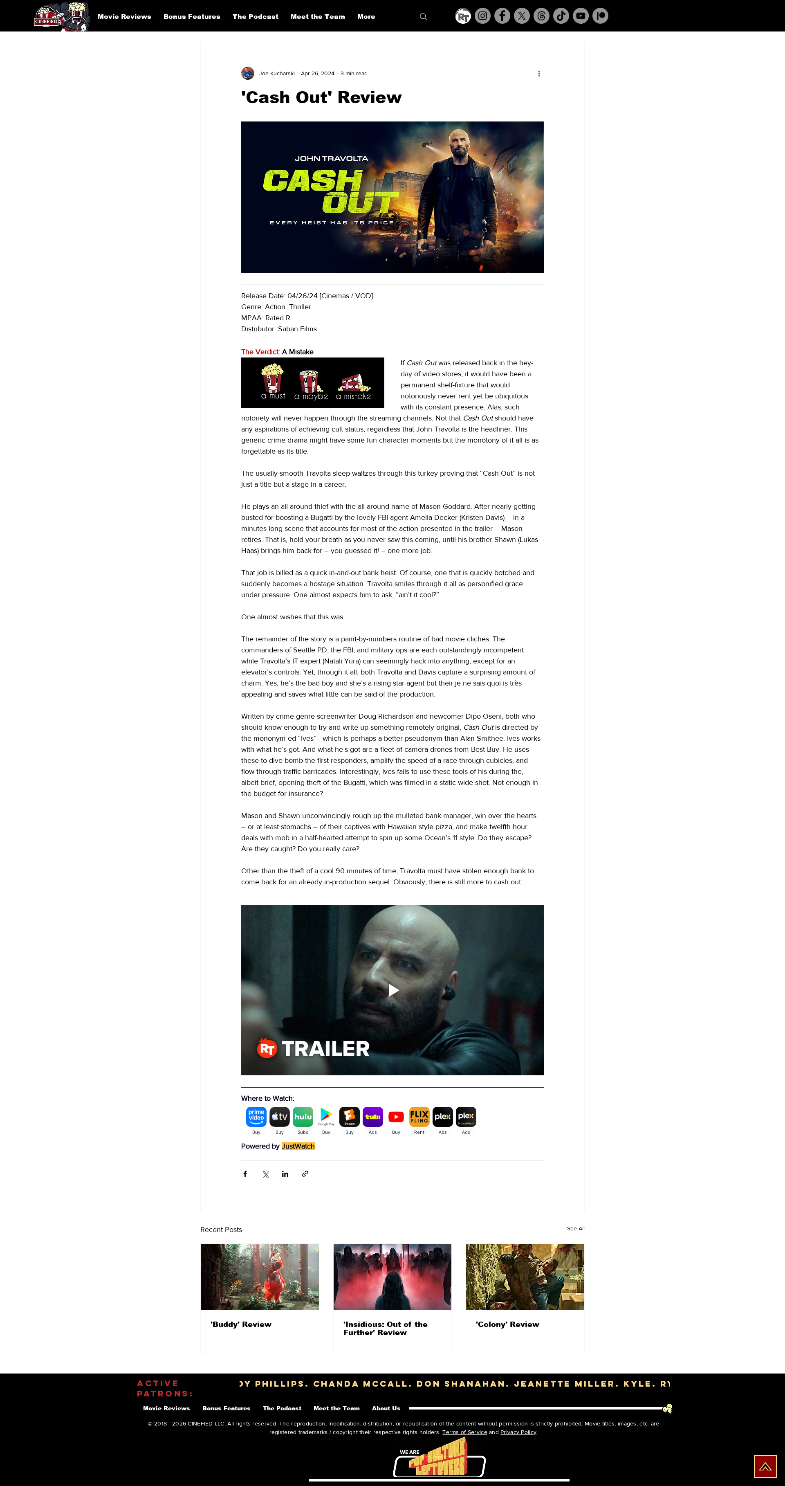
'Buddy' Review (241, 1324)
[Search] (423, 17)
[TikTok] (561, 16)
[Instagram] (483, 16)
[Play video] (392, 990)
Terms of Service (464, 1432)
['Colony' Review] (525, 1277)
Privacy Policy (518, 1432)
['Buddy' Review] (260, 1277)
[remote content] (392, 1122)
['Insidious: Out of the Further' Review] (393, 1277)
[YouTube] (581, 16)
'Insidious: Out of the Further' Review (385, 1328)
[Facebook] (502, 16)
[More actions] (539, 73)
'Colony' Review (507, 1324)
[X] (522, 16)
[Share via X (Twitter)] (265, 1174)
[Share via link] (305, 1174)
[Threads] (542, 16)
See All (576, 1228)
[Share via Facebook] (245, 1174)
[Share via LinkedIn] (285, 1174)
